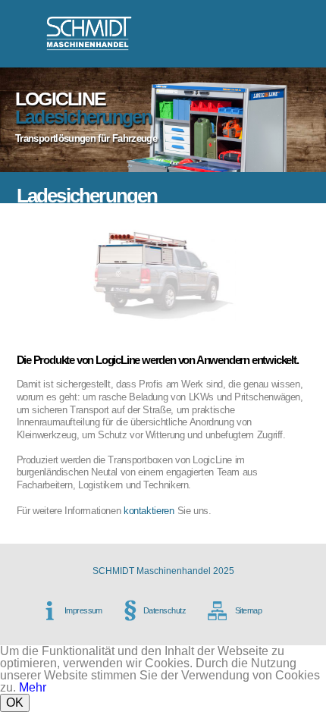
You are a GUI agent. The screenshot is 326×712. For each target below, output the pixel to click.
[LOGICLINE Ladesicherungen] (163, 346)
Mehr (32, 687)
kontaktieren (149, 510)
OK (15, 702)
